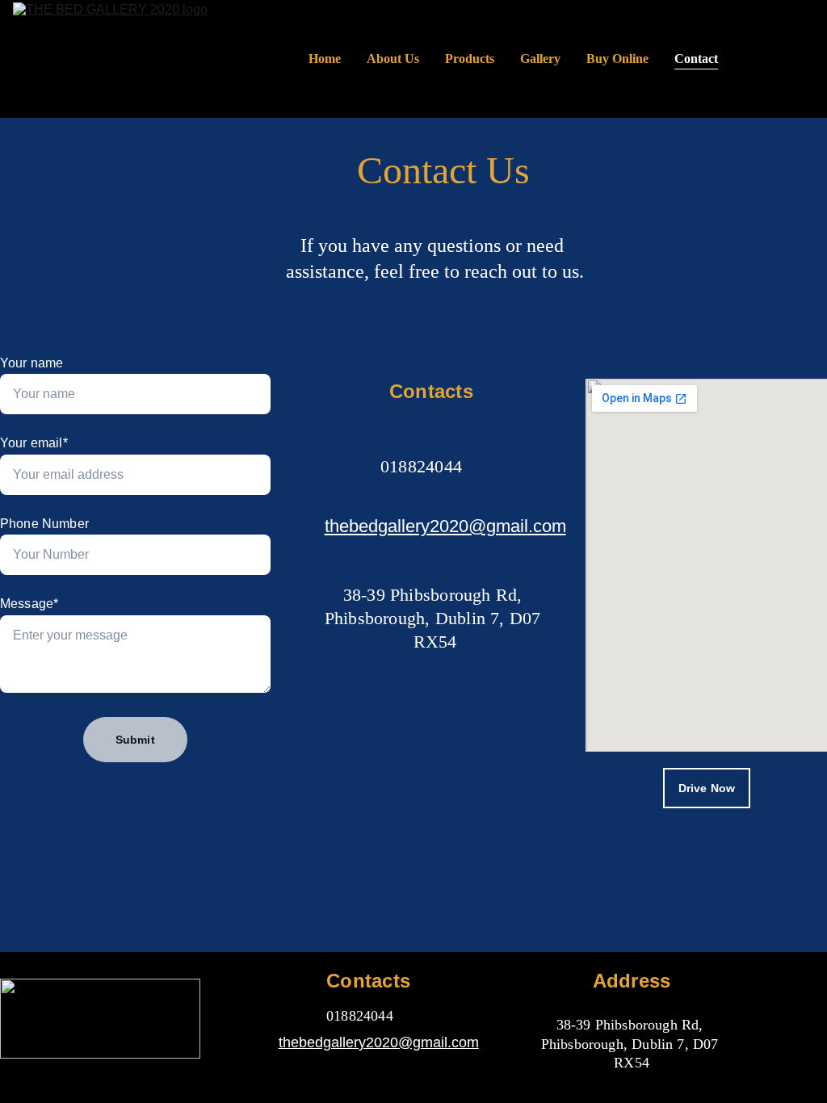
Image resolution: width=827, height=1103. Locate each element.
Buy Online (617, 58)
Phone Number (44, 524)
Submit (135, 739)
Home (325, 58)
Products (469, 58)
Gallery (540, 58)
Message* (29, 603)
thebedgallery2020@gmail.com (445, 526)
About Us (393, 58)
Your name (31, 363)
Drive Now (706, 788)
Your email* (34, 443)
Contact (696, 58)
